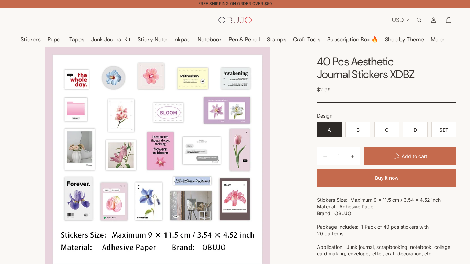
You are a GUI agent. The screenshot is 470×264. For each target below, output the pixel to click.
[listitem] (437, 39)
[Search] (419, 20)
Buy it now (386, 178)
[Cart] (448, 20)
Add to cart (414, 156)
